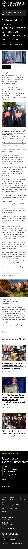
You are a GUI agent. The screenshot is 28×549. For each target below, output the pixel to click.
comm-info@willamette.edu (9, 482)
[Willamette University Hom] (3, 12)
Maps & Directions (5, 507)
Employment (13, 508)
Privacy (20, 505)
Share (6, 67)
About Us (4, 511)
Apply (3, 502)
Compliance (21, 502)
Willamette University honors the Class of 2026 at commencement (13, 433)
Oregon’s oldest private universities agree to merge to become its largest (14, 365)
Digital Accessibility (21, 498)
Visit (3, 505)
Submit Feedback (9, 539)
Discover (4, 332)
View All (4, 344)
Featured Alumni (19, 67)
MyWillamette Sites (14, 504)
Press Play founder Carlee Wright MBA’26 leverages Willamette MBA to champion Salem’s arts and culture (13, 400)
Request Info (4, 498)
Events (12, 502)
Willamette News (13, 498)
